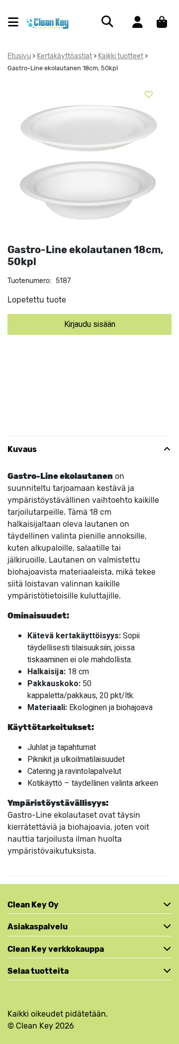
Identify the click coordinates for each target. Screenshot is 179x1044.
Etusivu (19, 56)
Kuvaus (22, 449)
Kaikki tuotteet (120, 56)
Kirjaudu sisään (89, 324)
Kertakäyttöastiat (64, 56)
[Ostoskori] (162, 22)
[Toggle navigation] (17, 22)
